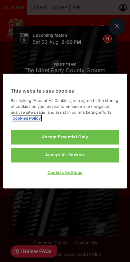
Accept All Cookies (65, 154)
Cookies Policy (26, 118)
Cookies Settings (65, 172)
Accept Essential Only (65, 136)
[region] (65, 131)
